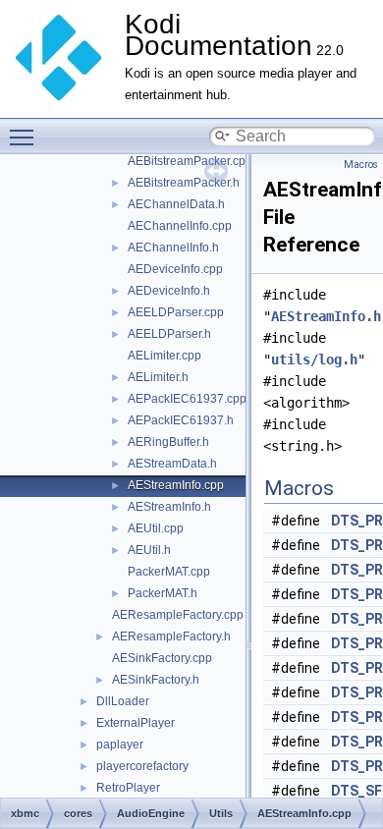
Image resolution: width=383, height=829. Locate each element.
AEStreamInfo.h (169, 507)
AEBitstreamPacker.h (184, 183)
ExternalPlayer (135, 723)
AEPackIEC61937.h (181, 420)
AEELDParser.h (169, 334)
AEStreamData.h (172, 463)
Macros (361, 164)
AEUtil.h (149, 550)
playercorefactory (142, 766)
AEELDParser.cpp (176, 312)
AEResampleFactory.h (171, 636)
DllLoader (122, 701)
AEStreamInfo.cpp (176, 485)
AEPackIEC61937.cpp (187, 399)
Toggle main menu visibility (25, 136)
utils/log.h (314, 359)
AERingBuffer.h (168, 442)
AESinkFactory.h (155, 680)
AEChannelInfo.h (173, 247)
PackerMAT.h (162, 593)
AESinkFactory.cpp (162, 658)
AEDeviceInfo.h (169, 291)
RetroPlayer (128, 788)
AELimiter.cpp (164, 355)
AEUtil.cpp (156, 528)
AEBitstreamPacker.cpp (190, 161)
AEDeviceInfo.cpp (175, 269)
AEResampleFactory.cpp (178, 615)
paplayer (119, 744)
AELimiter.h (158, 377)
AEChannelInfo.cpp (180, 226)
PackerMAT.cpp (169, 572)
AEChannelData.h (176, 204)
